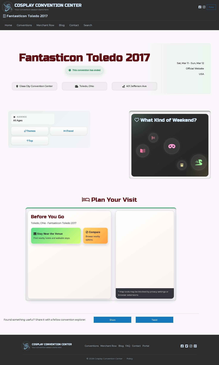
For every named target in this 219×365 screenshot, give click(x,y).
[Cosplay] (172, 146)
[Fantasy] (199, 162)
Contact (74, 25)
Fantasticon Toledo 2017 (84, 57)
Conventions (24, 25)
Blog (62, 25)
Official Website (195, 68)
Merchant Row (45, 25)
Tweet (154, 319)
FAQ (127, 346)
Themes (30, 131)
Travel (70, 131)
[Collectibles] (182, 165)
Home (8, 25)
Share (112, 319)
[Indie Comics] (153, 138)
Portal (211, 7)
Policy (130, 358)
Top (31, 140)
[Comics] (142, 150)
